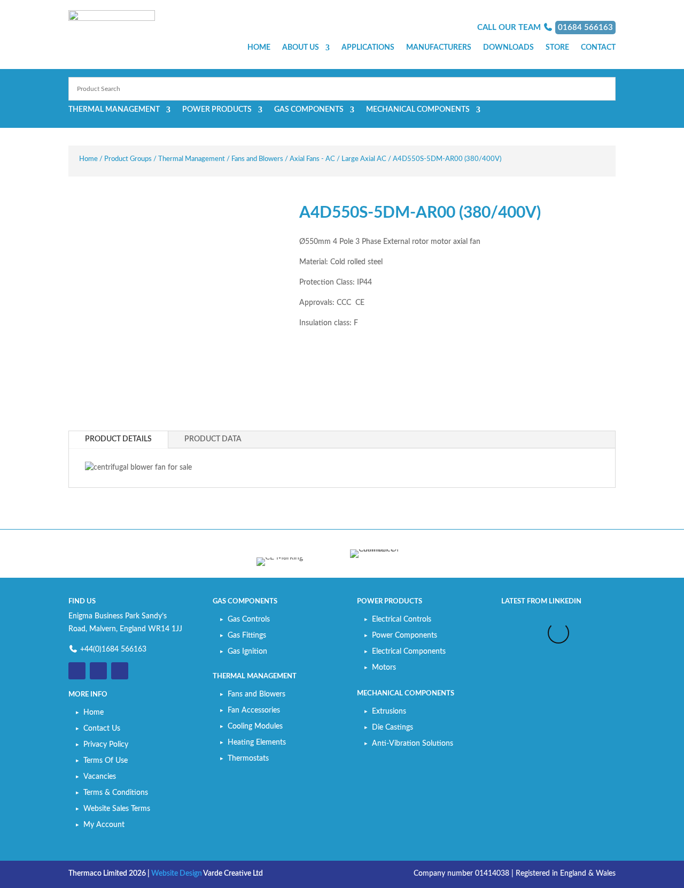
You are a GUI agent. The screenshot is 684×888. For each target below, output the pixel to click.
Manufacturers (438, 47)
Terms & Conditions (115, 793)
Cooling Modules (255, 726)
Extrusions (389, 711)
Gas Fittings (247, 635)
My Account (104, 825)
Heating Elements (257, 742)
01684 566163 (585, 28)
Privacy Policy (105, 744)
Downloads (508, 47)
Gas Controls (249, 619)
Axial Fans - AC (312, 159)
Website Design (176, 873)
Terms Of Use (105, 760)
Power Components (404, 635)
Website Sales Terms (116, 809)
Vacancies (99, 776)
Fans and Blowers (257, 159)
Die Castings (392, 727)
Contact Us (101, 728)
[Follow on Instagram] (119, 670)
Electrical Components (409, 651)
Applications (367, 47)
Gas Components (309, 109)
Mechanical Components (418, 109)
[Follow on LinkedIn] (98, 670)
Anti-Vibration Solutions (412, 743)
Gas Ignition (247, 651)
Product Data (213, 439)
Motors (384, 667)
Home (258, 47)
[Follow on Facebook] (77, 670)
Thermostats (248, 758)
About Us (300, 47)
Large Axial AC (363, 159)
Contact (598, 47)
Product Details (118, 439)
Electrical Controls (401, 619)
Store (557, 47)
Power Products (217, 109)
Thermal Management (114, 109)
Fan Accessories (254, 710)
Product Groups (128, 159)
